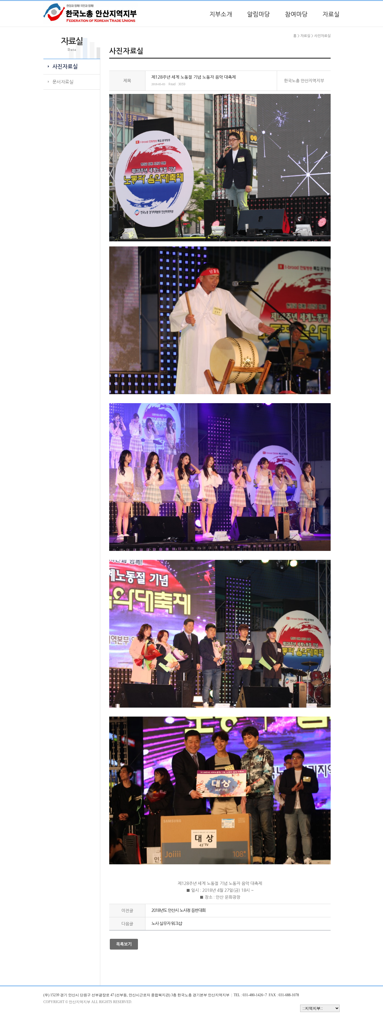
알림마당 (258, 14)
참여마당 (296, 14)
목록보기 (124, 944)
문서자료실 (62, 82)
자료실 (331, 14)
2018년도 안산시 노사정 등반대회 (178, 910)
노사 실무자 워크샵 (166, 923)
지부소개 (220, 14)
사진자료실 (65, 66)
